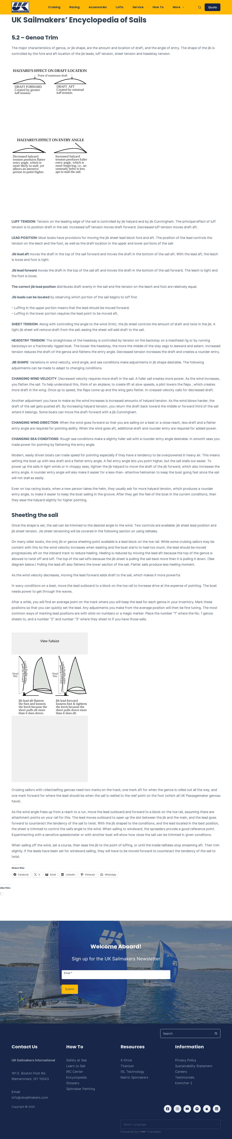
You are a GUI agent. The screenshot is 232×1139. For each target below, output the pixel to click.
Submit (69, 989)
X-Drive (126, 1060)
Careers (181, 1071)
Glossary (72, 1083)
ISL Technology (132, 1071)
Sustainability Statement (193, 1066)
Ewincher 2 (183, 1083)
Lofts (119, 7)
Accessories (98, 7)
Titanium (127, 1066)
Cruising (54, 7)
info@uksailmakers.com (30, 1097)
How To (158, 7)
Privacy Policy (185, 1060)
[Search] (199, 7)
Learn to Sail (75, 1066)
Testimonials (184, 1077)
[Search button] (216, 1033)
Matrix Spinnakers (134, 1077)
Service (138, 7)
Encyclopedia (76, 1077)
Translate (153, 1132)
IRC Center (74, 1071)
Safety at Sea (76, 1060)
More (176, 7)
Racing (74, 7)
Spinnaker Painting (80, 1089)
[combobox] (186, 1033)
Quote (212, 7)
